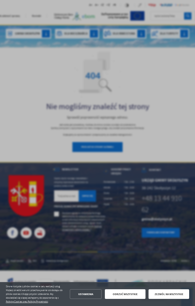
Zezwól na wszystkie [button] (169, 294)
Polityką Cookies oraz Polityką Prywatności (27, 301)
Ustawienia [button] (85, 294)
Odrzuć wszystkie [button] (125, 294)
